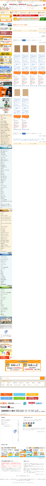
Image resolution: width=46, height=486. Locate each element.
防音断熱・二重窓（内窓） (5, 130)
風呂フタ (2, 271)
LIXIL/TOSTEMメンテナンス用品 (6, 202)
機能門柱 (2, 314)
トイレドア (3, 212)
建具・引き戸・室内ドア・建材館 (38, 139)
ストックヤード (3, 297)
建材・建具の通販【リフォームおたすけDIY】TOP (22, 139)
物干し (2, 190)
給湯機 (2, 273)
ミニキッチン (3, 262)
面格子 (39, 382)
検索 (45, 8)
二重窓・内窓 (3, 154)
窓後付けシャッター (4, 133)
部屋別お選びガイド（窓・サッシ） (6, 206)
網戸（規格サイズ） (4, 151)
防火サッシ (3, 163)
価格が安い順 (28, 40)
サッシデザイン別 (4, 155)
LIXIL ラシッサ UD (4, 226)
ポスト (2, 312)
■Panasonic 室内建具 (5, 124)
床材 (1, 249)
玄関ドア (2, 168)
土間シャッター (3, 196)
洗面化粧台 (3, 281)
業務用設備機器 (3, 284)
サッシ (3, 382)
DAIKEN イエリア (4, 238)
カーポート (29, 384)
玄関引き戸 (15, 382)
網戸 (3, 384)
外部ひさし (3, 191)
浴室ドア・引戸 (3, 179)
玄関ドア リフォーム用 (5, 169)
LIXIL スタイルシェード (5, 138)
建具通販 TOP (2, 479)
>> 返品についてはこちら (39, 474)
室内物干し (3, 248)
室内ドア (34, 382)
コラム (25, 480)
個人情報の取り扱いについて (32, 479)
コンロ (2, 265)
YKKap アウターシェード (5, 139)
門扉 (1, 303)
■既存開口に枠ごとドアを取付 (6, 144)
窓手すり (2, 193)
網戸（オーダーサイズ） (5, 149)
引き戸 (2, 213)
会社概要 (24, 479)
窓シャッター (3, 194)
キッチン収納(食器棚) (4, 267)
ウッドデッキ (3, 298)
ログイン (33, 5)
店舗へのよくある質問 (10, 479)
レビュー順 (39, 40)
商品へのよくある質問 (18, 479)
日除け (2, 300)
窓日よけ (2, 188)
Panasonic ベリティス (5, 232)
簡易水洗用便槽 (3, 279)
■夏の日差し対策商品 (4, 136)
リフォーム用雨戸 (4, 199)
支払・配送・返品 (19, 480)
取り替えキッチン (4, 260)
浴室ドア (28, 382)
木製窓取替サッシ (4, 166)
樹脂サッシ (3, 162)
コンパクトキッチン (4, 257)
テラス (2, 295)
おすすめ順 (20, 40)
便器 (24, 384)
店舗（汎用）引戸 (4, 177)
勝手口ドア (22, 382)
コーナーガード (3, 251)
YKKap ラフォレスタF (5, 235)
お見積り (2, 282)
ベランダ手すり (3, 315)
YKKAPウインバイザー (5, 141)
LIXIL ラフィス (3, 227)
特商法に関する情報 (41, 479)
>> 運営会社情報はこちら (7, 426)
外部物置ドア (3, 180)
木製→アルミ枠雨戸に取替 (5, 135)
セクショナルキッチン (4, 259)
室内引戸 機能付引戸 (25, 140)
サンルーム (3, 289)
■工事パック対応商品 (4, 127)
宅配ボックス (3, 311)
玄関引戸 (2, 171)
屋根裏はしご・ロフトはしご (6, 246)
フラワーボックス (4, 187)
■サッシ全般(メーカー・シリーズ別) (6, 116)
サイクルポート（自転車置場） (6, 292)
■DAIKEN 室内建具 (4, 125)
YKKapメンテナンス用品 (5, 204)
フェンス (2, 306)
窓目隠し (2, 182)
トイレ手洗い (3, 276)
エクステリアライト (4, 309)
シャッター (36, 384)
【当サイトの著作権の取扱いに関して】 (23, 475)
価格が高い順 (34, 40)
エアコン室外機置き (4, 308)
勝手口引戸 (3, 174)
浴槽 (1, 270)
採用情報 (28, 480)
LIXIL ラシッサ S (17, 140)
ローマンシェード (4, 185)
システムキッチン (4, 256)
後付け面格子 (3, 152)
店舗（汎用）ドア (4, 176)
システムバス (3, 268)
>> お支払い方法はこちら (40, 431)
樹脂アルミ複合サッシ (4, 160)
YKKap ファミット (4, 237)
